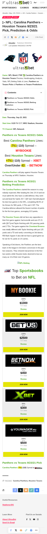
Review (23, 309)
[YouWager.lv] (23, 430)
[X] (30, 519)
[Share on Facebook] (8, 37)
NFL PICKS (7, 17)
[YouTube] (34, 519)
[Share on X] (12, 37)
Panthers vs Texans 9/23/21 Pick (20, 109)
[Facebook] (27, 519)
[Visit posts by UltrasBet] (4, 44)
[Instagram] (38, 519)
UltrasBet (12, 43)
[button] (4, 2)
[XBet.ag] (23, 395)
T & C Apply (23, 305)
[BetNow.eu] (23, 361)
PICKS (15, 17)
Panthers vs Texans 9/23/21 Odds (20, 98)
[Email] (15, 37)
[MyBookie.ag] (23, 291)
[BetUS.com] (23, 326)
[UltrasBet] (18, 2)
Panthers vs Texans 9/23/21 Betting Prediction (20, 103)
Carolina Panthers (22, 140)
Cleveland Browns (36, 226)
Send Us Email (8, 522)
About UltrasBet (9, 519)
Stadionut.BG (8, 505)
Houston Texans (22, 155)
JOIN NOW (23, 315)
